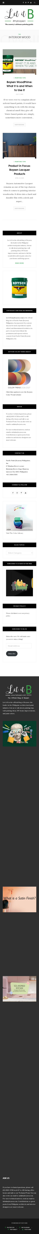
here (15, 613)
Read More (19, 263)
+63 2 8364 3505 (11, 475)
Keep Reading (19, 124)
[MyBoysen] (19, 17)
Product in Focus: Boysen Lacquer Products (19, 169)
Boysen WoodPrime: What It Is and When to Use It (19, 86)
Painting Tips (20, 78)
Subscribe (11, 654)
